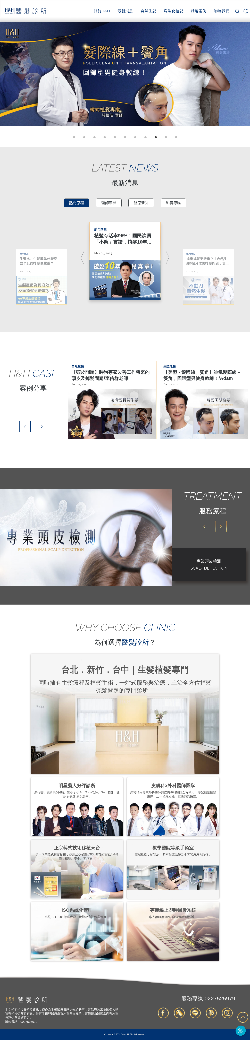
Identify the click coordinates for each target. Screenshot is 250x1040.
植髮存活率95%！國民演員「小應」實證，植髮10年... (122, 239)
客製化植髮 (173, 11)
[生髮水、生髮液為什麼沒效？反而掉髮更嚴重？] (41, 290)
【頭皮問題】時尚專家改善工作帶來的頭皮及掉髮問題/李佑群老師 (111, 375)
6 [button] (125, 137)
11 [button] (176, 137)
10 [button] (165, 137)
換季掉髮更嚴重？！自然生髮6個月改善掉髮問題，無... (207, 261)
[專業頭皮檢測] (86, 537)
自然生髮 (148, 11)
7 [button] (135, 137)
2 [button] (84, 137)
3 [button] (94, 137)
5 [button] (114, 137)
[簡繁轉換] (245, 11)
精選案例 (198, 11)
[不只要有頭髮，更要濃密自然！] (125, 74)
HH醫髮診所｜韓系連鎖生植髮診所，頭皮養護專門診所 (25, 11)
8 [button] (145, 137)
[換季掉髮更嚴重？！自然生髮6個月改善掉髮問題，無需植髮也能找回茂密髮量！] (208, 290)
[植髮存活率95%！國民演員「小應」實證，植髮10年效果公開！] (124, 280)
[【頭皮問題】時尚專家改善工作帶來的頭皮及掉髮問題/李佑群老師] (112, 414)
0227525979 (208, 998)
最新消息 (125, 11)
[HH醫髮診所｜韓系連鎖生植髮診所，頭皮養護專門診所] (26, 1002)
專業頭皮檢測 (209, 561)
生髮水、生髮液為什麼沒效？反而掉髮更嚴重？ (38, 261)
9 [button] (155, 137)
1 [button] (74, 137)
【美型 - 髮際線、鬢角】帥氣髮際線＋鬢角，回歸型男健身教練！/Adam (202, 375)
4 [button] (104, 137)
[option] (125, 74)
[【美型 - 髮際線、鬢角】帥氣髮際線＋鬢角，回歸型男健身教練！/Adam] (204, 414)
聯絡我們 (222, 11)
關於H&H (102, 11)
